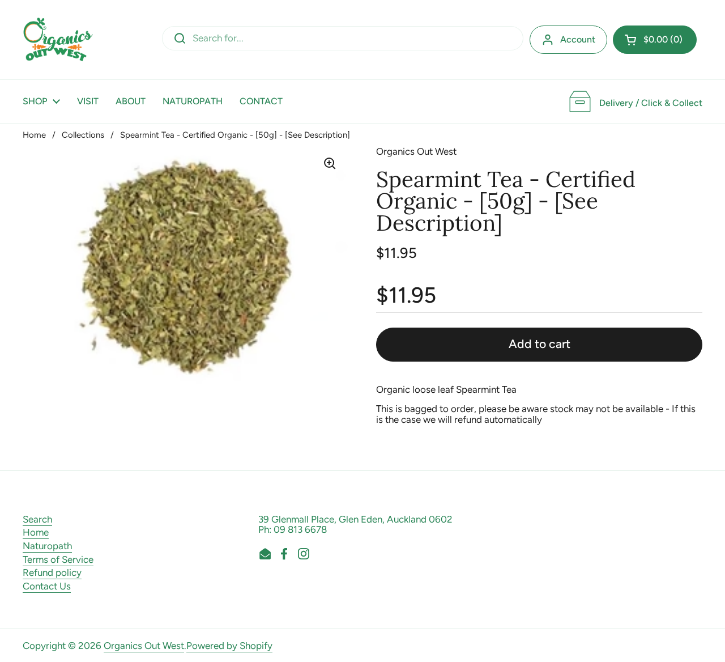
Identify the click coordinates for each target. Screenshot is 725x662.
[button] (655, 40)
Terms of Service (58, 559)
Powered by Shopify (229, 645)
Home (34, 135)
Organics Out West (144, 645)
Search (37, 519)
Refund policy (52, 572)
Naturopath (47, 545)
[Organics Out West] (58, 39)
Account (577, 39)
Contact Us (47, 586)
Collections (83, 135)
